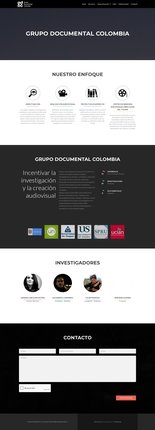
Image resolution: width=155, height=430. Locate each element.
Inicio (84, 4)
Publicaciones (124, 4)
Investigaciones (114, 181)
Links (114, 4)
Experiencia (112, 172)
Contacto (134, 4)
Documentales (114, 191)
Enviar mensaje (126, 398)
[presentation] (102, 174)
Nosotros (91, 4)
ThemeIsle (117, 422)
